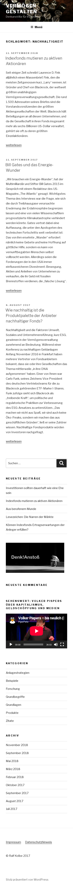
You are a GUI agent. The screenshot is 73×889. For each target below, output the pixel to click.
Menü (38, 27)
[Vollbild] (62, 644)
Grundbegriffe (15, 697)
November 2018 (17, 745)
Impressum (13, 842)
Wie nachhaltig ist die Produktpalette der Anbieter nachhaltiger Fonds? (31, 315)
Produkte (12, 713)
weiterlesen (14, 145)
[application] (36, 631)
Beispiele (12, 681)
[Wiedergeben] (11, 644)
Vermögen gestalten (21, 8)
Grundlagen (13, 705)
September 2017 (17, 793)
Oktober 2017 (15, 785)
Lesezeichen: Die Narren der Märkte (30, 517)
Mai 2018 (12, 761)
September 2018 (17, 753)
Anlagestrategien (17, 673)
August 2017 (14, 801)
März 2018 (13, 769)
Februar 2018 (15, 777)
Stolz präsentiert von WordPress (27, 879)
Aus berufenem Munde (21, 509)
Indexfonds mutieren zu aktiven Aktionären (34, 501)
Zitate (10, 721)
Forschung (13, 689)
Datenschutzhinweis (38, 842)
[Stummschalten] (56, 644)
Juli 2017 (11, 809)
